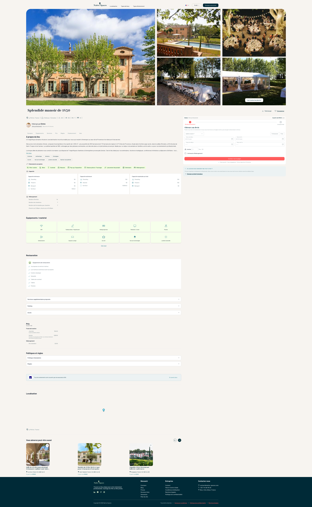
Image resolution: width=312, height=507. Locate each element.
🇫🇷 (186, 5)
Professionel (275, 133)
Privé (282, 133)
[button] (156, 57)
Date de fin (239, 137)
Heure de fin (240, 142)
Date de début (189, 137)
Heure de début (190, 142)
